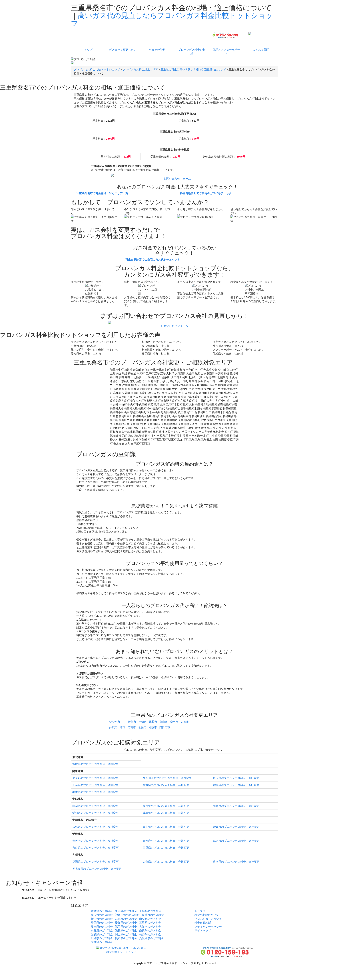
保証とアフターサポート (226, 51)
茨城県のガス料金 (153, 915)
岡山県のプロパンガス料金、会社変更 (166, 827)
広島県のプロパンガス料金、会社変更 (95, 827)
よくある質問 (261, 49)
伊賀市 (132, 721)
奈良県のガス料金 (150, 930)
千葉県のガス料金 (150, 911)
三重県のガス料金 (150, 922)
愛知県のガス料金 (126, 922)
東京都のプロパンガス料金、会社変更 (95, 778)
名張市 (142, 727)
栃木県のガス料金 (102, 919)
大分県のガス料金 (102, 942)
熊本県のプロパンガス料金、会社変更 (236, 861)
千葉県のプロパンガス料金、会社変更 (95, 785)
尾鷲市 (153, 721)
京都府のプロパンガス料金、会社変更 (166, 840)
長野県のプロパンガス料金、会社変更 (166, 806)
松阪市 (153, 727)
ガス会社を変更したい (122, 49)
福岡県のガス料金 (126, 926)
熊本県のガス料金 (126, 938)
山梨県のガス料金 (150, 919)
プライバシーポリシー (208, 926)
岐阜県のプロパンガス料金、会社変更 (166, 813)
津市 (122, 727)
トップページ (202, 911)
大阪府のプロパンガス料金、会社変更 (95, 840)
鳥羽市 (132, 727)
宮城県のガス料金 (102, 911)
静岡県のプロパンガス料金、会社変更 (236, 806)
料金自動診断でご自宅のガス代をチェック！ (207, 193)
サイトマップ (202, 930)
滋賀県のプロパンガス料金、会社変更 (236, 840)
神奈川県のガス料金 (127, 915)
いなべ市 (114, 721)
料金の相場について (206, 915)
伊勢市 (143, 721)
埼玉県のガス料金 (102, 915)
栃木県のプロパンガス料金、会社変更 (95, 792)
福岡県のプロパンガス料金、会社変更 (95, 861)
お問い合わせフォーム (177, 178)
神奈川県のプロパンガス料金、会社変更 (167, 778)
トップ (88, 49)
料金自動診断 (202, 922)
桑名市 (174, 721)
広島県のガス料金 (102, 938)
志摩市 (185, 721)
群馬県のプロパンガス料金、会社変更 (236, 785)
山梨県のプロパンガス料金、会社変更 (95, 806)
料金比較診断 (157, 49)
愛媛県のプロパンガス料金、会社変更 (236, 827)
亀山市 (164, 721)
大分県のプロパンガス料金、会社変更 (166, 861)
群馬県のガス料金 (126, 919)
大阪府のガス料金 (150, 926)
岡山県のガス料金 (126, 934)
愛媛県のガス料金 (102, 934)
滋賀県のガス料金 (126, 930)
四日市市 (164, 727)
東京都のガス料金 (126, 911)
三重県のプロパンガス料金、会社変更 (166, 847)
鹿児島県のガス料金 (151, 938)
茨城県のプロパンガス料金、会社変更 (166, 785)
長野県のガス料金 (150, 934)
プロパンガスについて (208, 919)
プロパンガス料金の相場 (191, 51)
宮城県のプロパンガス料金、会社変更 (95, 764)
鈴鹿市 (113, 727)
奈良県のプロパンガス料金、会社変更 (95, 847)
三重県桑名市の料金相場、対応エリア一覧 (102, 193)
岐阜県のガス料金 (102, 926)
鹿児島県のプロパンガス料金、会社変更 (96, 868)
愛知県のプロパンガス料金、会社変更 (95, 813)
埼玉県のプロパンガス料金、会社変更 (236, 778)
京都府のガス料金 (102, 930)
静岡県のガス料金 (102, 922)
